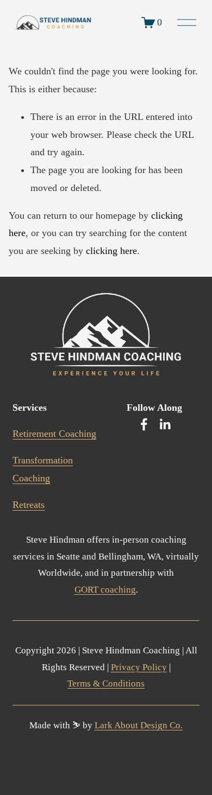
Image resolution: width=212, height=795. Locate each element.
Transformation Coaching (43, 469)
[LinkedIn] (164, 424)
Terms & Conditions (106, 683)
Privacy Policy (139, 667)
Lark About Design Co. (139, 725)
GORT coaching (105, 589)
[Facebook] (144, 424)
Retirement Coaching (54, 433)
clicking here (111, 250)
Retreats (29, 504)
